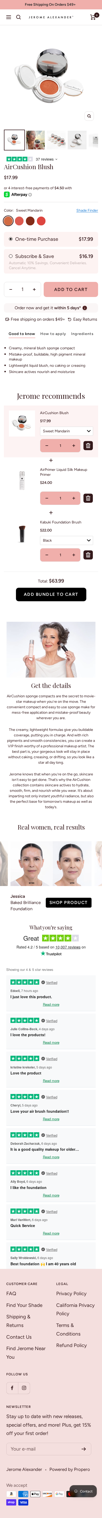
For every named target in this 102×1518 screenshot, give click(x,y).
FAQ (11, 1293)
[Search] (18, 17)
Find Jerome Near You (26, 1352)
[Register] (84, 1449)
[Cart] (93, 17)
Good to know (22, 333)
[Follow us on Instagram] (24, 1388)
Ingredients (82, 333)
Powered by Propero (69, 1469)
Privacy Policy (71, 1293)
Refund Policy (71, 1345)
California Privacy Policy (75, 1309)
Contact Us (19, 1337)
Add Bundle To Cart (51, 594)
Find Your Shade (24, 1305)
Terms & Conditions (68, 1329)
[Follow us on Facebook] (12, 1388)
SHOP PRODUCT (68, 902)
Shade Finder (87, 210)
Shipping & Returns (18, 1321)
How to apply (53, 333)
